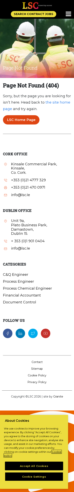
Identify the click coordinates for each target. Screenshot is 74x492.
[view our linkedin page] (20, 333)
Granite (58, 396)
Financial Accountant (22, 295)
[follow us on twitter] (33, 333)
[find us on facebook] (7, 333)
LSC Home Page (21, 120)
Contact (37, 362)
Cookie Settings (34, 476)
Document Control (19, 302)
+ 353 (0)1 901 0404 (28, 241)
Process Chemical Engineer (27, 288)
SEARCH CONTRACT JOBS (33, 14)
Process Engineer (18, 281)
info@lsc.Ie (20, 195)
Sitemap (37, 368)
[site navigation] (68, 14)
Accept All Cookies (34, 466)
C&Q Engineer (15, 274)
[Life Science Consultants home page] (37, 5)
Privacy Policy (37, 382)
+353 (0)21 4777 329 (28, 180)
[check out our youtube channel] (45, 333)
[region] (34, 452)
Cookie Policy (37, 375)
